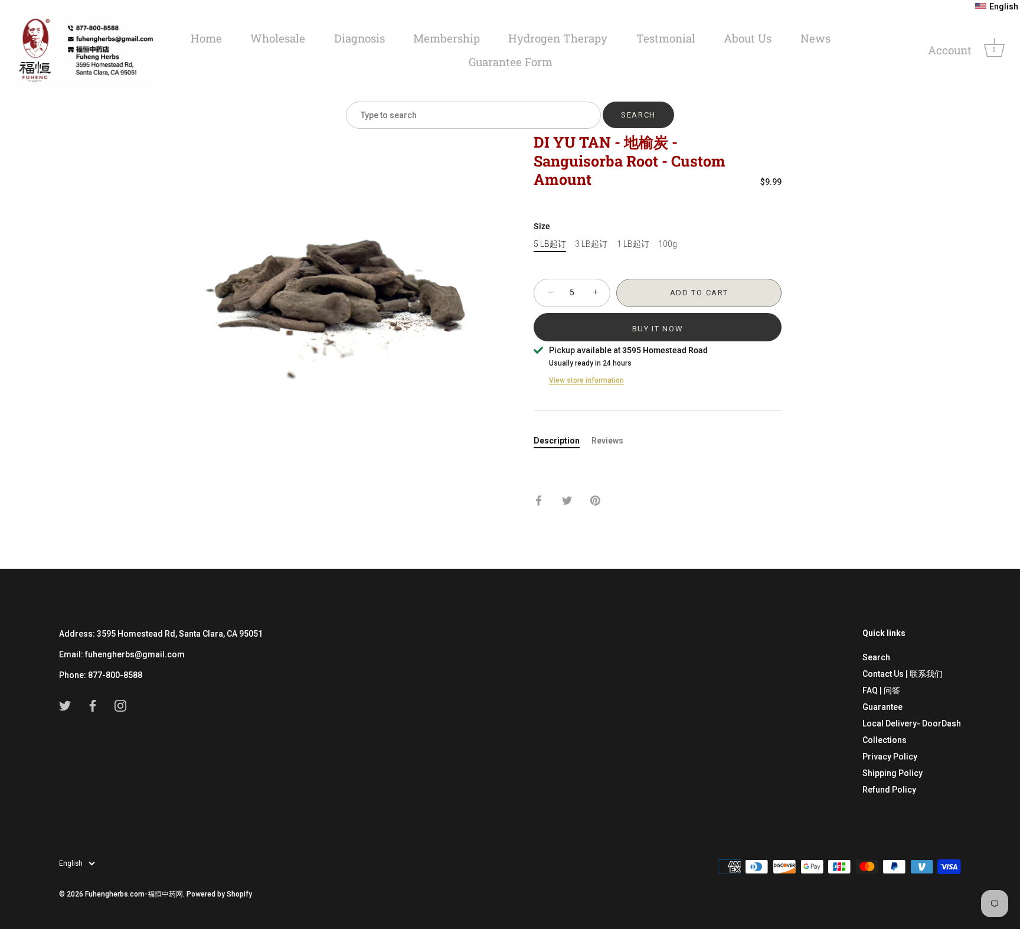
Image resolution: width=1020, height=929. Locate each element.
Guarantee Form (510, 61)
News (815, 38)
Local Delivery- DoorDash (911, 723)
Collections (884, 740)
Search (876, 657)
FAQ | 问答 (881, 690)
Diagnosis (359, 38)
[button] (996, 6)
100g (667, 244)
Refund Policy (889, 789)
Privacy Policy (889, 756)
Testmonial (665, 38)
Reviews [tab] (607, 440)
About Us (747, 38)
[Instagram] (120, 705)
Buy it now (658, 328)
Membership (446, 38)
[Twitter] (65, 705)
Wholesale (277, 38)
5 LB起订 (550, 244)
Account (950, 50)
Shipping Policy (892, 773)
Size (542, 226)
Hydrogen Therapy (557, 38)
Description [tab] (557, 440)
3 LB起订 (591, 244)
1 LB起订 (633, 244)
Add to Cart (699, 292)
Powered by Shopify (219, 894)
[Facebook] (93, 705)
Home (206, 38)
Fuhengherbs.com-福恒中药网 (134, 894)
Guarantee (882, 707)
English (71, 863)
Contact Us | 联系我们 (902, 674)
